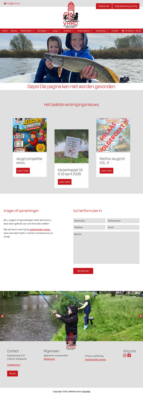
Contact (114, 30)
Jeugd (55, 30)
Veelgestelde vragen (95, 359)
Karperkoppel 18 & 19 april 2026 (70, 172)
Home (4, 30)
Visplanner (104, 6)
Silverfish (86, 391)
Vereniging (100, 30)
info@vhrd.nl (13, 3)
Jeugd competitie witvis (29, 161)
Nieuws (14, 30)
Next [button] (140, 316)
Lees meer (23, 170)
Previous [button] (2, 316)
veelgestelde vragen (39, 229)
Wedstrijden (26, 30)
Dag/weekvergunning (126, 6)
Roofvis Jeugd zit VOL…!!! (112, 161)
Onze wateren (83, 30)
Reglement (49, 358)
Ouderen (67, 30)
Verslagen (41, 30)
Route (12, 373)
